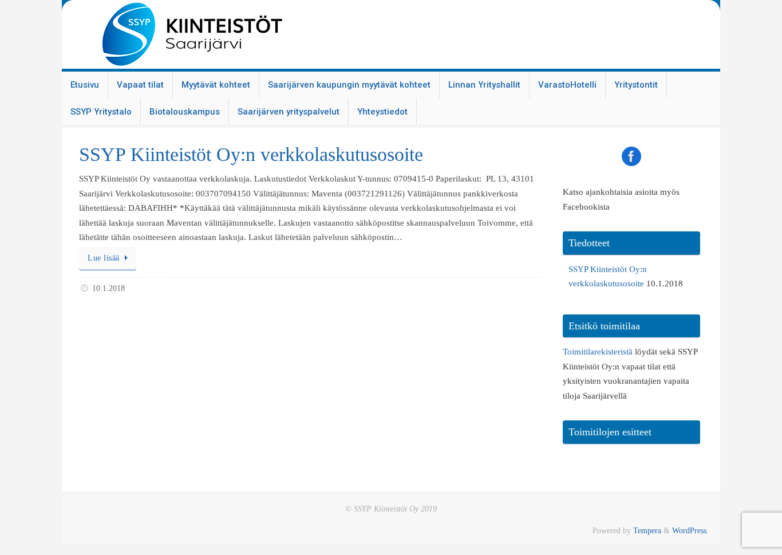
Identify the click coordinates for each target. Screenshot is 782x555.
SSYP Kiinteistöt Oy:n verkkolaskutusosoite (251, 154)
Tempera (647, 530)
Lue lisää (104, 258)
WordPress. (690, 530)
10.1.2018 (108, 288)
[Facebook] (631, 156)
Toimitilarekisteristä (598, 351)
